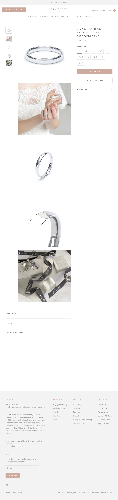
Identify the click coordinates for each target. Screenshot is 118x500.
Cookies (20, 492)
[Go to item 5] (9, 63)
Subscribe (13, 475)
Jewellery (54, 16)
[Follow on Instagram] (7, 485)
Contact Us (102, 408)
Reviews (76, 412)
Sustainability (78, 423)
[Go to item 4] (9, 55)
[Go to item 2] (9, 38)
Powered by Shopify (104, 493)
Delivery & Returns (105, 416)
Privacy (8, 492)
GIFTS (72, 16)
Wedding (44, 16)
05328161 (19, 446)
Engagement (32, 16)
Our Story (77, 404)
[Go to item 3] (9, 47)
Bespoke (80, 16)
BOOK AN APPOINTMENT (59, 2)
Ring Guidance (103, 423)
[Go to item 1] (9, 30)
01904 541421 (14, 404)
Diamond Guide (104, 420)
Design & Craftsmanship (82, 420)
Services (76, 408)
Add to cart (95, 72)
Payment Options (105, 412)
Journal (76, 416)
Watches (64, 16)
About (88, 16)
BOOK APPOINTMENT (14, 10)
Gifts (55, 420)
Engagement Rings (60, 404)
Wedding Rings (59, 408)
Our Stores (102, 404)
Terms (14, 492)
